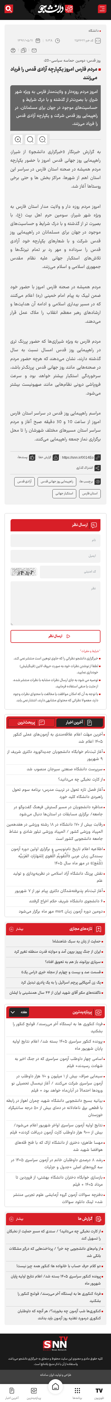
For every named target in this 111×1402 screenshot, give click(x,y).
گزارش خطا (44, 457)
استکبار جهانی (64, 494)
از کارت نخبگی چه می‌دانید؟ (80, 779)
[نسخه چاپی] (13, 50)
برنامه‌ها (77, 1398)
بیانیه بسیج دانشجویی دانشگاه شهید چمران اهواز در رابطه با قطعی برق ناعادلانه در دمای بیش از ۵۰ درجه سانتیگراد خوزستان (54, 1108)
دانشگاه (94, 31)
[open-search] (9, 9)
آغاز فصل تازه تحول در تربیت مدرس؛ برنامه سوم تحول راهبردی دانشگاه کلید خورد (57, 794)
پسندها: (22, 457)
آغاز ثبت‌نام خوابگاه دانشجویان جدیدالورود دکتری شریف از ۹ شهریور (55, 756)
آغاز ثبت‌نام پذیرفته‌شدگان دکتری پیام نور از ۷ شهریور (59, 891)
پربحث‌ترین (26, 722)
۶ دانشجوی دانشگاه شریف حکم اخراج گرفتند (66, 901)
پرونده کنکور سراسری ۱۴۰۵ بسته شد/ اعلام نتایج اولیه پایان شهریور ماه (58, 1045)
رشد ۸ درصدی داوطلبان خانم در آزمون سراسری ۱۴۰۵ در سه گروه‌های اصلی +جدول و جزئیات (57, 1164)
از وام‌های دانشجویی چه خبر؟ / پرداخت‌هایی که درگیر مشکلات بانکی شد (55, 1252)
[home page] (55, 1386)
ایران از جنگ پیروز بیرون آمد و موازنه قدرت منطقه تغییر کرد (57, 951)
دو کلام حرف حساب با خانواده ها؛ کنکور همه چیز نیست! (59, 1266)
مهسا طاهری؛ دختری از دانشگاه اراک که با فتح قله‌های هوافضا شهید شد (59, 1146)
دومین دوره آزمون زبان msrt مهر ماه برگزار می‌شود (61, 911)
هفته (24, 1012)
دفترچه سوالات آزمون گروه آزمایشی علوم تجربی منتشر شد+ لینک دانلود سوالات (58, 1199)
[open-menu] (102, 9)
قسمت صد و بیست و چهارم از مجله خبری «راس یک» (61, 972)
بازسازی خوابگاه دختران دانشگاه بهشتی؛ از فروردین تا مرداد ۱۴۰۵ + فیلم (59, 1181)
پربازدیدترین (34, 1398)
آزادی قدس (24, 482)
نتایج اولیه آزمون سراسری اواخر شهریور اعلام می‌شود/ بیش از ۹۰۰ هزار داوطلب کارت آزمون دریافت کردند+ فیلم (56, 1129)
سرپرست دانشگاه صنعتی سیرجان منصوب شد (65, 769)
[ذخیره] (23, 50)
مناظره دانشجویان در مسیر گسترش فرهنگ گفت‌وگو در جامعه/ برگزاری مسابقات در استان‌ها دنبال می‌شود (58, 811)
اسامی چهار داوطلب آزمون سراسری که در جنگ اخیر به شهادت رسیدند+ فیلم (59, 1063)
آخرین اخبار (74, 722)
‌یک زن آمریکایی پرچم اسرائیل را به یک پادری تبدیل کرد (61, 982)
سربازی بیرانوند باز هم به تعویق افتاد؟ (73, 962)
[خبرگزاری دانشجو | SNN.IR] (55, 9)
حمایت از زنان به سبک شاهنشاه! (76, 941)
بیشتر (16, 929)
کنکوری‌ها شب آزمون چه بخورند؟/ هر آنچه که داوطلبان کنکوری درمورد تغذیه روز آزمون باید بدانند (59, 1315)
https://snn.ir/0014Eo (78, 458)
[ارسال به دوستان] (34, 50)
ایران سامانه (47, 1375)
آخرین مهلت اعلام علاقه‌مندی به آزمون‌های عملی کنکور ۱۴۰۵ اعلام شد (58, 738)
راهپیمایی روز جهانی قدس (57, 482)
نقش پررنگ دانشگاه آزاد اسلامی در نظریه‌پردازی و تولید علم (58, 877)
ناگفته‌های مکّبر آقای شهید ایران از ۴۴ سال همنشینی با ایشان (55, 992)
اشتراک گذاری (84, 468)
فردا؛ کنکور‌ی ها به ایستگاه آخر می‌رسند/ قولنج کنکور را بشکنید (58, 1028)
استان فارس (90, 494)
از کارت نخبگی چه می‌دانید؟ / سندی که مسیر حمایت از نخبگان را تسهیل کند (54, 1235)
